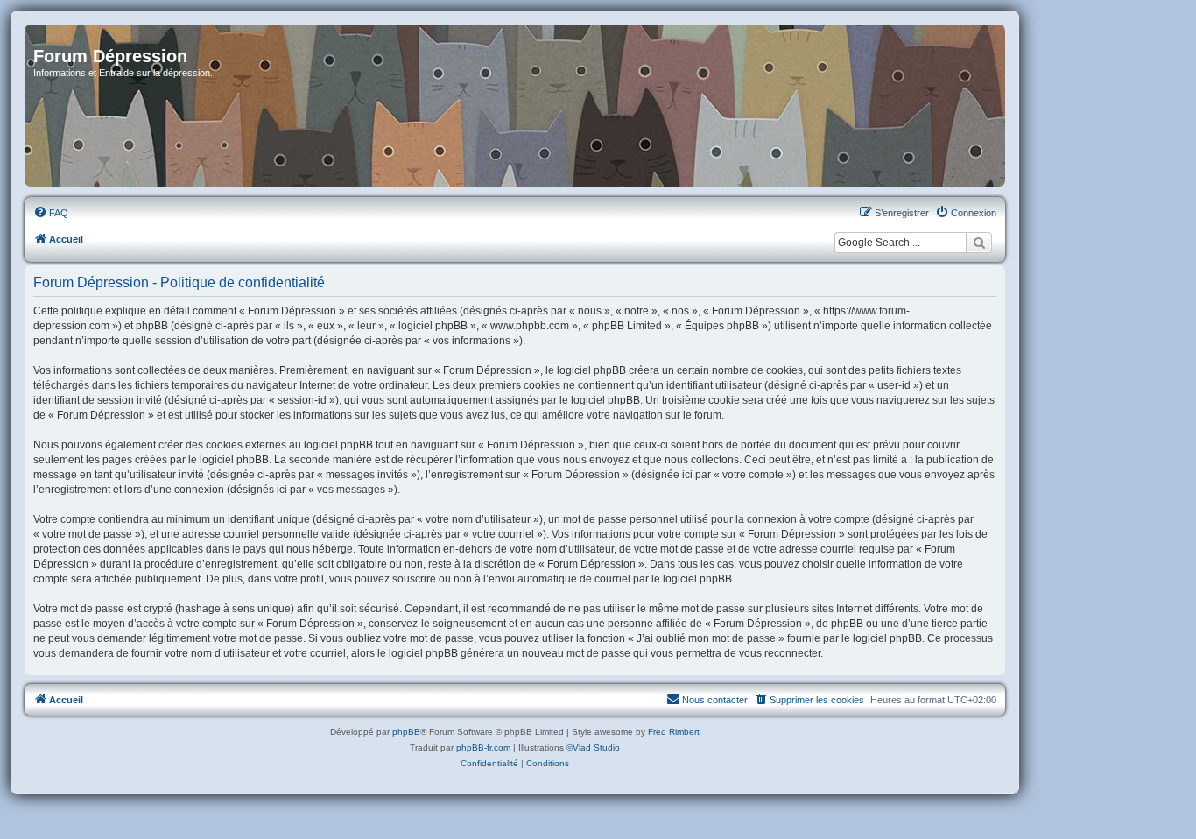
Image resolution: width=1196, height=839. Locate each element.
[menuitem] (50, 212)
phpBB (406, 732)
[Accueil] (515, 106)
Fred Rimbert (674, 732)
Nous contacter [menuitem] (715, 699)
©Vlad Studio (593, 747)
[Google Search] (979, 242)
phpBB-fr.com (483, 747)
